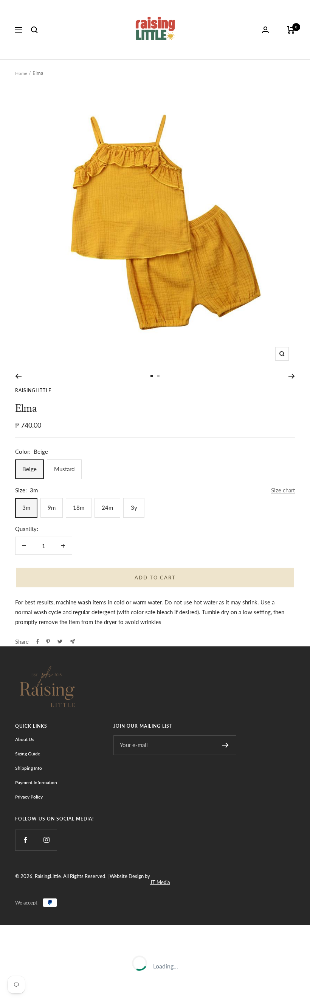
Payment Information (36, 782)
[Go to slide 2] (158, 376)
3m (26, 507)
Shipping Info (28, 768)
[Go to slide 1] (151, 376)
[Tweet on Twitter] (60, 641)
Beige (29, 468)
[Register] (225, 745)
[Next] (291, 376)
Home (21, 73)
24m (107, 507)
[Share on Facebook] (37, 641)
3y (134, 507)
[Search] (34, 29)
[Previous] (18, 376)
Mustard (64, 468)
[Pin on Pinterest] (48, 641)
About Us (24, 739)
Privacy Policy (29, 797)
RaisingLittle (33, 390)
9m (52, 507)
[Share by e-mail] (72, 641)
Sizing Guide (27, 754)
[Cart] (291, 30)
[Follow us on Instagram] (46, 840)
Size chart (283, 490)
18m (78, 507)
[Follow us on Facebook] (25, 840)
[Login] (265, 29)
